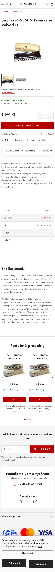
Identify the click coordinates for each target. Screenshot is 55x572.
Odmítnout (14, 563)
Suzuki (51, 134)
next (52, 378)
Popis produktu (12, 150)
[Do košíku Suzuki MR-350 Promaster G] (40, 399)
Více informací (8, 92)
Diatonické (46, 217)
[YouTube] (35, 501)
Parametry (30, 150)
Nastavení (27, 553)
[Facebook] (21, 501)
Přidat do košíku (27, 125)
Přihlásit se (42, 449)
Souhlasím (40, 564)
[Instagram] (28, 501)
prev (2, 378)
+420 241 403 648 (30, 484)
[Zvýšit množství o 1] (49, 115)
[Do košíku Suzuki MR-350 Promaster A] (14, 399)
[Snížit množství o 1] (40, 115)
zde (40, 546)
